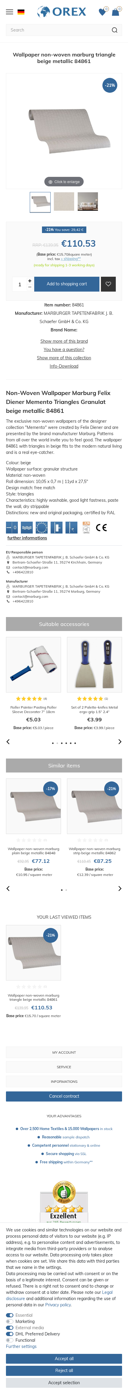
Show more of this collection (64, 358)
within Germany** (66, 1162)
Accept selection (64, 1382)
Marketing (25, 1321)
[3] (88, 204)
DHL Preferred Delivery (37, 1334)
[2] (64, 204)
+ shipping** (71, 259)
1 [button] (53, 743)
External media (29, 1327)
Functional (25, 1340)
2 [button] (57, 743)
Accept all (64, 1358)
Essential (23, 1315)
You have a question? (64, 349)
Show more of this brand (64, 341)
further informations (27, 538)
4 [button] (66, 743)
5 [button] (70, 743)
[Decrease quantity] (30, 287)
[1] (40, 204)
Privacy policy (58, 1305)
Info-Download (64, 366)
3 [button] (62, 743)
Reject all (64, 1370)
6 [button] (75, 743)
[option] (33, 684)
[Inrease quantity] (30, 281)
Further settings (21, 1346)
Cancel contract (64, 1096)
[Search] (114, 30)
